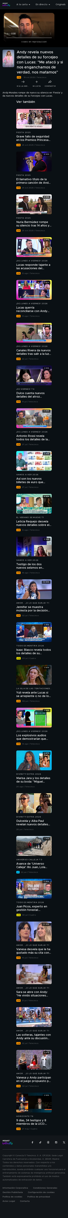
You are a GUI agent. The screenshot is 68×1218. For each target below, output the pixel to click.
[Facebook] (32, 1142)
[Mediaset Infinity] (6, 4)
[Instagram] (56, 1142)
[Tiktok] (40, 1142)
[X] (64, 1142)
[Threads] (48, 1142)
